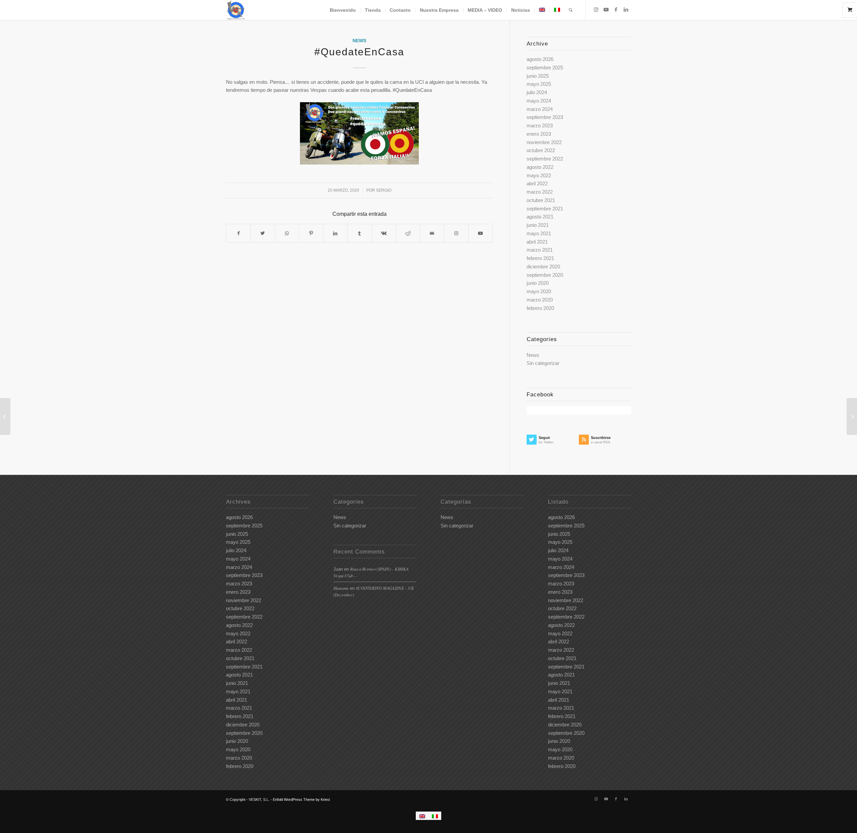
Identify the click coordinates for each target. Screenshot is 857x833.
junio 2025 (538, 76)
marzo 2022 (540, 192)
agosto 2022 (540, 167)
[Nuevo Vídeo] (852, 416)
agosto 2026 (540, 59)
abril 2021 (537, 242)
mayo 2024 (539, 101)
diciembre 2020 (543, 266)
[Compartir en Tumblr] (359, 233)
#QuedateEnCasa (359, 51)
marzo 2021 (540, 250)
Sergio (383, 190)
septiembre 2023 (545, 117)
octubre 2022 (541, 150)
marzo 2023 (540, 125)
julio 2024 (537, 92)
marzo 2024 (540, 109)
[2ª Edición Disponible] (5, 416)
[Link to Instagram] (596, 10)
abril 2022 (537, 183)
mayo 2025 (539, 84)
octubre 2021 (541, 200)
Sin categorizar (543, 363)
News (359, 40)
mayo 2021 (539, 233)
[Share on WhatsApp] (287, 233)
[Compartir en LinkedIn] (335, 233)
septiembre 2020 (545, 275)
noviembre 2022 (544, 142)
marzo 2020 (540, 300)
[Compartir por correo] (432, 233)
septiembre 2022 (545, 159)
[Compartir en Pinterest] (311, 233)
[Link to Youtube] (606, 10)
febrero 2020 (540, 308)
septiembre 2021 (545, 208)
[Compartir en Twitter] (263, 233)
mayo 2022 (539, 175)
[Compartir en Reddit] (408, 233)
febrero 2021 (540, 258)
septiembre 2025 (545, 67)
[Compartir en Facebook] (238, 233)
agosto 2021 (540, 216)
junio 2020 (538, 283)
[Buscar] (570, 10)
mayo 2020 (539, 291)
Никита (340, 588)
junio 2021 (538, 225)
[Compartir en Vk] (384, 233)
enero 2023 (539, 134)
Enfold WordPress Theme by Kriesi (301, 799)
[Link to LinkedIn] (626, 10)
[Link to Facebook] (616, 10)
